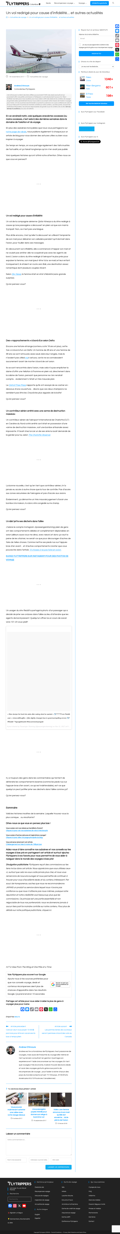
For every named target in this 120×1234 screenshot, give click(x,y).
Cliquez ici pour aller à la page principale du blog (24, 837)
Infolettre (92, 1195)
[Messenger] (117, 31)
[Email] (117, 40)
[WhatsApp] (117, 54)
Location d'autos (67, 1195)
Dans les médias (94, 1200)
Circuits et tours (67, 1200)
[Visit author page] (10, 1050)
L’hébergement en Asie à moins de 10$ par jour (24, 844)
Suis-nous (87, 129)
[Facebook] (22, 1009)
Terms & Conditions (56, 1232)
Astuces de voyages (42, 1195)
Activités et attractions (70, 1204)
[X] (46, 1009)
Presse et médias (95, 1208)
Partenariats (93, 1213)
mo (26, 358)
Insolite (17, 1016)
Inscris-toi (96, 53)
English (37, 1214)
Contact (91, 1221)
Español (37, 1218)
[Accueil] (7, 17)
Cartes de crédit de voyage (71, 1208)
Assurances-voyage (68, 1213)
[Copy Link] (32, 1009)
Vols (63, 1187)
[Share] (117, 59)
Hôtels (64, 1191)
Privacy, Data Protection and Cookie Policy (74, 1232)
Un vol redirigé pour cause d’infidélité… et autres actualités (51, 17)
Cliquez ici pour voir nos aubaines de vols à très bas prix (27, 830)
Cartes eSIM (66, 1217)
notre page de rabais (16, 132)
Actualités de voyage (39, 77)
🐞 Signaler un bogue (15, 1213)
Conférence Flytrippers (70, 1221)
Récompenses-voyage (42, 1191)
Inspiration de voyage (42, 1200)
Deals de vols (39, 1187)
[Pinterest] (117, 45)
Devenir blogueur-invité (97, 1204)
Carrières (92, 1217)
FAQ (90, 1191)
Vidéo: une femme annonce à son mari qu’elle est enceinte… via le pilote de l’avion (61, 1115)
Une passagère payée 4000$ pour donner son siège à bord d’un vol (39, 1113)
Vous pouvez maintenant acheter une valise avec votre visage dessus (16, 1111)
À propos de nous (94, 1187)
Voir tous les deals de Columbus (96, 103)
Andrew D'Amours (27, 1047)
